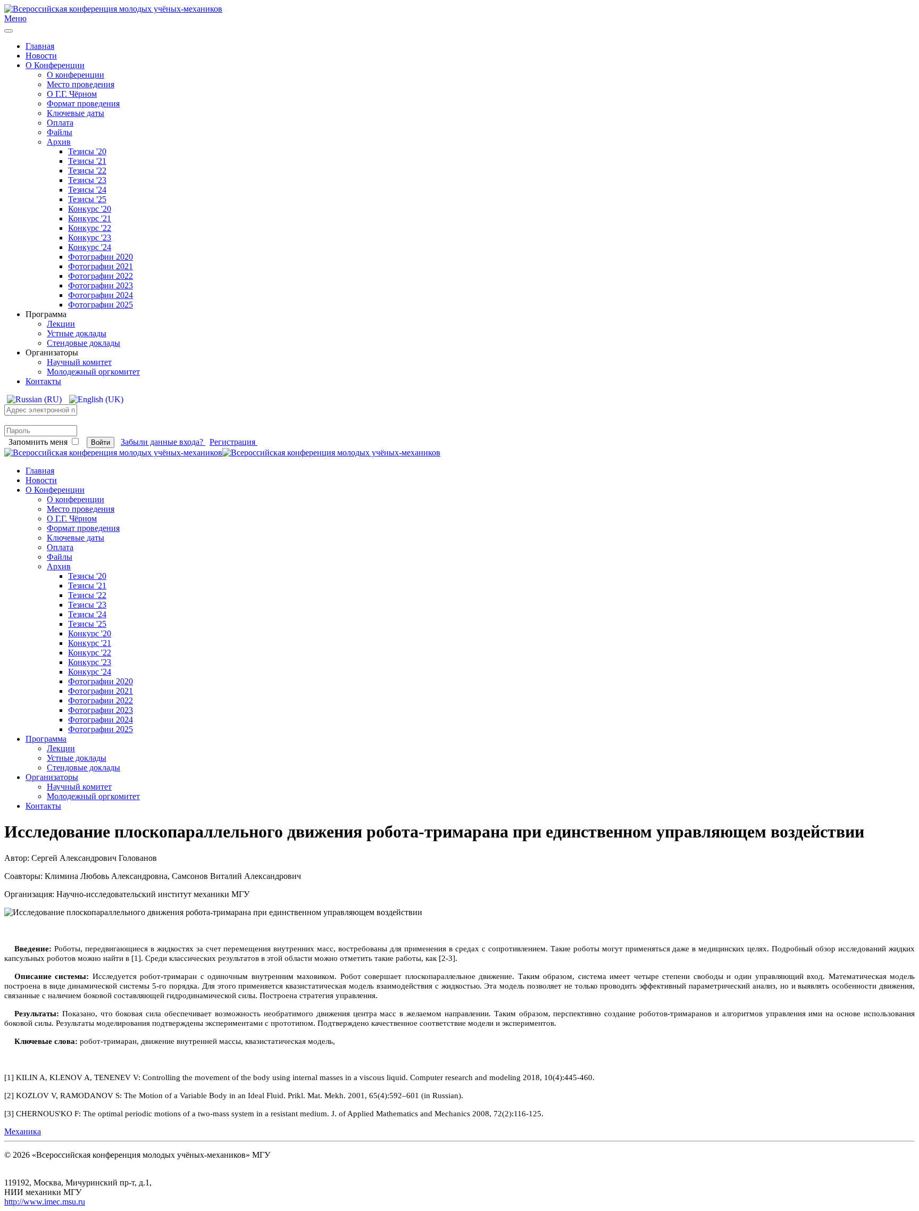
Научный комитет (79, 362)
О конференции (75, 74)
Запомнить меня (38, 441)
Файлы (59, 132)
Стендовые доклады (83, 342)
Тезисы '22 (87, 170)
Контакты (43, 381)
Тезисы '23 (87, 180)
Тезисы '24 (87, 189)
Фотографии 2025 (100, 304)
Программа (46, 738)
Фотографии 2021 (100, 266)
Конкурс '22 (89, 228)
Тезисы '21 (87, 160)
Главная (40, 46)
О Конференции (55, 65)
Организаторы (52, 777)
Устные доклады (76, 333)
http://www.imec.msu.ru (44, 1201)
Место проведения (80, 84)
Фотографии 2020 (100, 256)
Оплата (60, 122)
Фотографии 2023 (100, 285)
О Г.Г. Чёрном (72, 93)
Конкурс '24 (89, 247)
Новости (41, 55)
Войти (100, 442)
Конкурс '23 (89, 237)
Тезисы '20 (87, 151)
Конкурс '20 (89, 208)
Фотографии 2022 (100, 275)
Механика (22, 1131)
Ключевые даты (75, 113)
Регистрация (233, 441)
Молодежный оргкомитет (93, 371)
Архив (59, 141)
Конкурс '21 (89, 218)
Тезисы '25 (87, 199)
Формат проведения (83, 103)
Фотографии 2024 (100, 295)
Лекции (61, 323)
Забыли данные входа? (163, 441)
